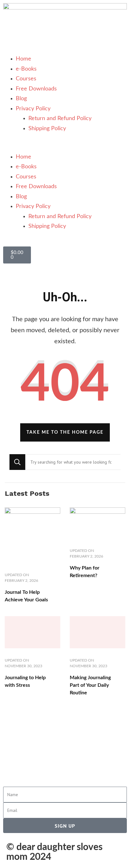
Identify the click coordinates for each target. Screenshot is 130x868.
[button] (65, 147)
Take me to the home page (65, 432)
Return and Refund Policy (60, 118)
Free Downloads (36, 89)
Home (23, 59)
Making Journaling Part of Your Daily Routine (90, 685)
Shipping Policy (47, 128)
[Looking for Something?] (73, 462)
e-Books (26, 69)
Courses (26, 79)
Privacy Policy (33, 109)
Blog (21, 98)
